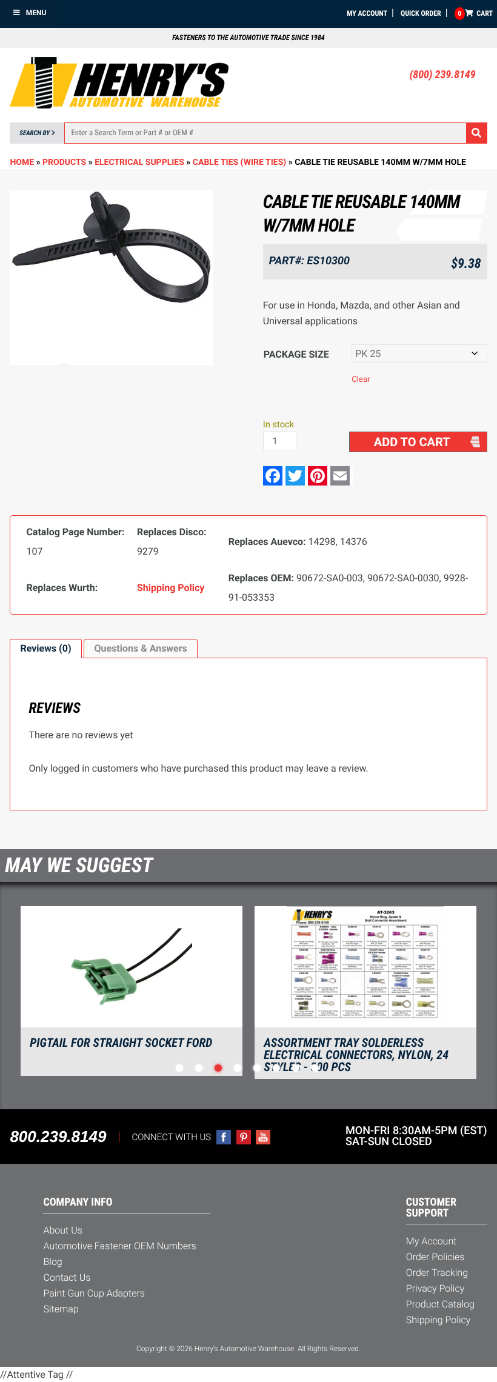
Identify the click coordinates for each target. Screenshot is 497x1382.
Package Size (296, 354)
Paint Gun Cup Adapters (93, 1293)
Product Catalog (440, 1304)
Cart (475, 13)
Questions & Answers (140, 648)
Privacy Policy (435, 1288)
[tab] (45, 648)
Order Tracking (437, 1272)
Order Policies (435, 1257)
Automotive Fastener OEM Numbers (119, 1246)
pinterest (243, 1137)
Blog (52, 1261)
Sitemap (60, 1309)
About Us (62, 1230)
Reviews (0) (45, 648)
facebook (223, 1137)
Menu (36, 12)
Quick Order (421, 13)
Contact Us (66, 1277)
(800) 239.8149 (443, 74)
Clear (361, 379)
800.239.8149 (58, 1136)
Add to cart (412, 442)
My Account (367, 13)
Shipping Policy (438, 1320)
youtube (263, 1137)
